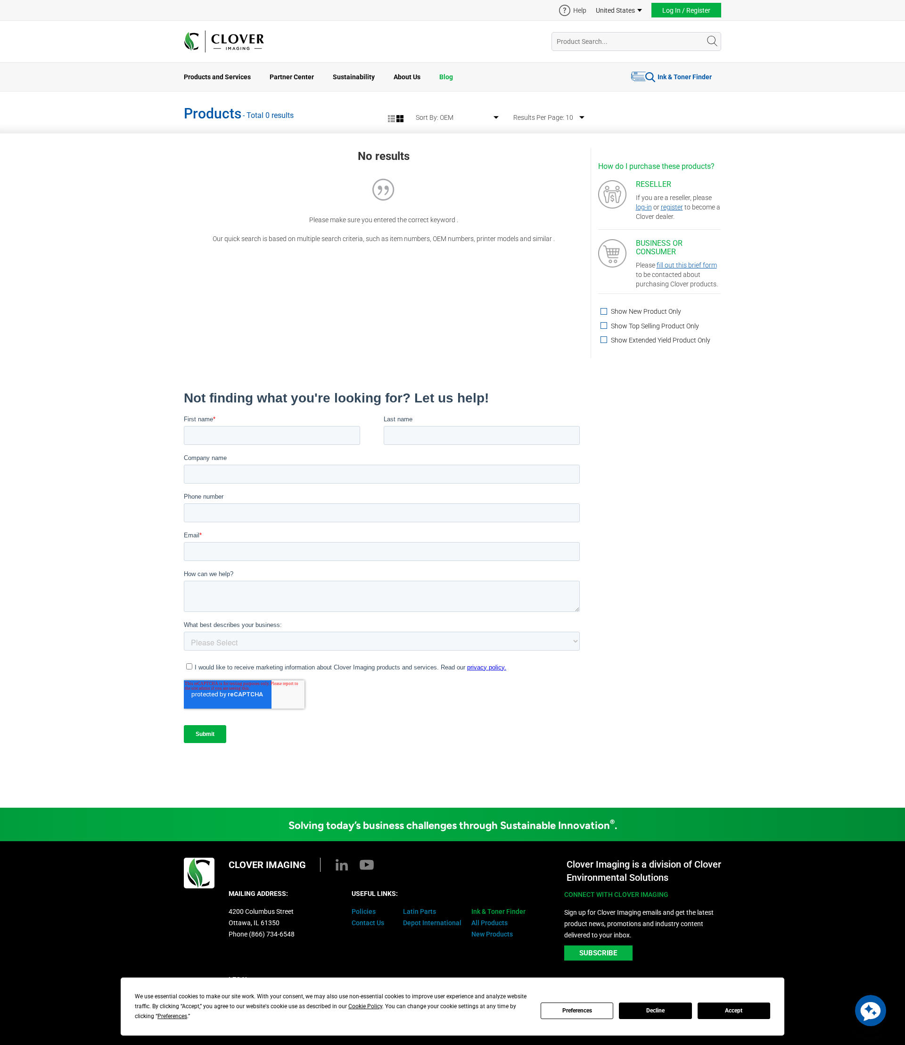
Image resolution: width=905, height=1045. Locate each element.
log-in (644, 207)
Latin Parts (419, 911)
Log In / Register (686, 10)
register (672, 207)
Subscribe (598, 953)
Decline (655, 1010)
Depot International (432, 923)
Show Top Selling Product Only (654, 326)
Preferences (577, 1010)
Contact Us (368, 923)
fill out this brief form (687, 265)
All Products (489, 923)
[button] (870, 1010)
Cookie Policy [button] (365, 1006)
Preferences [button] (172, 1016)
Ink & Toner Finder (685, 77)
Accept (733, 1010)
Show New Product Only (645, 311)
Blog (446, 77)
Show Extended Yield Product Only (659, 340)
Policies (364, 911)
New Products (492, 934)
